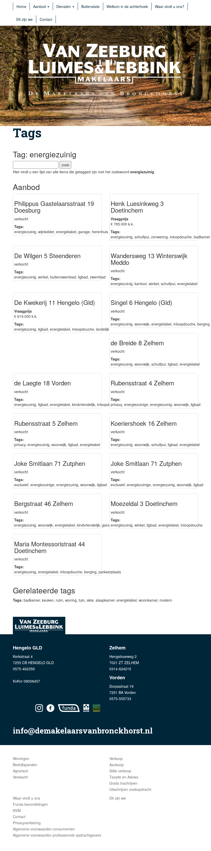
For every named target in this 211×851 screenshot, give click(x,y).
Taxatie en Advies (123, 777)
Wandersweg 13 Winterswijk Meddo (149, 259)
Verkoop (116, 758)
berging (203, 324)
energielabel (66, 231)
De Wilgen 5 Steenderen (47, 255)
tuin (82, 600)
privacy (116, 404)
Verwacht (20, 777)
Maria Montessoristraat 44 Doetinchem (49, 547)
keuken (48, 600)
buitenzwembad (63, 276)
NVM (17, 810)
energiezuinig (25, 231)
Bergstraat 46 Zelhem (43, 503)
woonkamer (148, 600)
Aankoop (116, 764)
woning (71, 600)
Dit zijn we (24, 19)
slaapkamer (105, 600)
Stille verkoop (120, 770)
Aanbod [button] (40, 6)
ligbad (83, 276)
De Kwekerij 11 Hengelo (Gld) (54, 302)
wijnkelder (46, 231)
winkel (43, 276)
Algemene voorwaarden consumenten (44, 828)
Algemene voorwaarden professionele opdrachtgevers (57, 835)
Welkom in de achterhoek (127, 6)
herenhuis (100, 231)
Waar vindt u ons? (169, 6)
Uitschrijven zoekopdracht (130, 789)
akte (90, 600)
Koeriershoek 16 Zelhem (144, 423)
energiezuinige (136, 404)
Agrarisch (20, 770)
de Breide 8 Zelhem (137, 342)
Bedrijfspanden (25, 764)
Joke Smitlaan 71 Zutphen (49, 463)
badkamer (202, 236)
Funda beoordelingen (30, 804)
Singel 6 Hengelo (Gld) (141, 302)
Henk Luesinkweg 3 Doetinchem (137, 206)
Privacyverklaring (27, 822)
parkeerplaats (110, 571)
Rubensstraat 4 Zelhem (142, 382)
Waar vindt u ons (26, 798)
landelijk (102, 329)
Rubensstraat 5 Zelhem (46, 423)
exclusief (21, 484)
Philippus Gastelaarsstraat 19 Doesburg (54, 206)
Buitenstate (90, 6)
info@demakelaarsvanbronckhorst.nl (83, 731)
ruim (59, 600)
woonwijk (142, 324)
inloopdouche (181, 236)
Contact (46, 19)
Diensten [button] (64, 6)
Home (21, 6)
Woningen (21, 758)
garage (84, 231)
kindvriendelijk (83, 404)
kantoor (141, 283)
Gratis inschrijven (123, 783)
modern (166, 600)
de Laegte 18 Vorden (42, 382)
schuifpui (142, 236)
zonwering (159, 236)
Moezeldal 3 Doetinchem (144, 503)
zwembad (98, 276)
